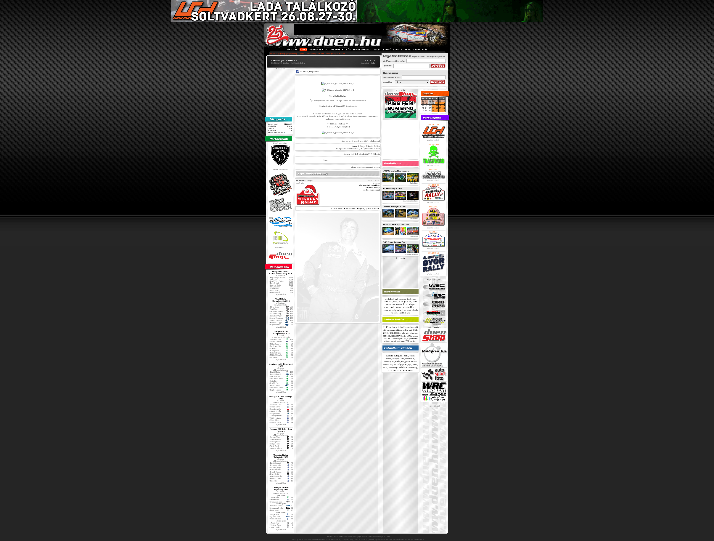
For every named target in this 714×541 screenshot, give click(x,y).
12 (440, 110)
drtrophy (396, 359)
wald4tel (402, 313)
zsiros (410, 370)
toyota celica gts (400, 370)
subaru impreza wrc (399, 338)
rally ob (386, 365)
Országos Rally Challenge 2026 (280, 397)
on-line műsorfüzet (371, 190)
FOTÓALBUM (332, 49)
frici (402, 362)
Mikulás (376, 154)
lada (403, 333)
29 (440, 106)
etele (397, 361)
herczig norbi (397, 304)
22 (440, 103)
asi (386, 299)
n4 (390, 310)
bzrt (410, 330)
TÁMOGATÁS (420, 49)
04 (437, 108)
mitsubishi (413, 333)
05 (440, 108)
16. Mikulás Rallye (304, 181)
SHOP (376, 49)
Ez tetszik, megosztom (309, 71)
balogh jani (393, 299)
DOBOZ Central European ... (396, 171)
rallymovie (396, 335)
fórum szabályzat (369, 536)
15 (440, 101)
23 (444, 103)
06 (444, 108)
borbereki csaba (403, 327)
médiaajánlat (380, 536)
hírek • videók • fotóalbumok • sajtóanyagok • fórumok (355, 208)
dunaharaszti (409, 359)
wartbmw (413, 341)
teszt (390, 370)
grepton (388, 304)
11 (426, 101)
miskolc (399, 307)
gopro (385, 333)
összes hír (274, 53)
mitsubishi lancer (410, 307)
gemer (407, 362)
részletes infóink (433, 140)
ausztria (389, 355)
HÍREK (303, 49)
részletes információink (369, 185)
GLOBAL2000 (365, 154)
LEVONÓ (387, 49)
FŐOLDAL (292, 49)
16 (444, 101)
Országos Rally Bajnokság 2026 (281, 365)
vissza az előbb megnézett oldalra (365, 167)
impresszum (346, 536)
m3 (407, 333)
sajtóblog (293, 53)
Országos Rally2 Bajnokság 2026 (280, 456)
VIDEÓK (346, 49)
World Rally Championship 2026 (281, 300)
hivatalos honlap (373, 187)
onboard (386, 335)
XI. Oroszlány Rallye (392, 189)
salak (385, 367)
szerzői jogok (357, 536)
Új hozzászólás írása (371, 148)
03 (433, 108)
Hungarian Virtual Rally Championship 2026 (280, 272)
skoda (415, 310)
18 (426, 103)
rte (405, 310)
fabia (414, 301)
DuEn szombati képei (410, 201)
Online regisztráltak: (275, 132)
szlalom (403, 367)
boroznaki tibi (404, 299)
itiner (405, 304)
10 (423, 101)
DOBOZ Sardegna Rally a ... (396, 206)
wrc (408, 313)
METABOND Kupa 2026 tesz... (397, 224)
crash (415, 330)
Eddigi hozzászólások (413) (348, 148)
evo (410, 301)
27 (433, 106)
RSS (388, 536)
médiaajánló (330, 53)
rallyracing (397, 310)
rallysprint (402, 364)
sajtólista (302, 53)
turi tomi (394, 313)
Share (326, 160)
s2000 (409, 310)
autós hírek (320, 53)
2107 (385, 327)
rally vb (393, 365)
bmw (395, 327)
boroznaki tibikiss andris (397, 330)
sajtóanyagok (284, 53)
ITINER (354, 154)
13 (433, 101)
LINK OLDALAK (402, 49)
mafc (392, 307)
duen (395, 301)
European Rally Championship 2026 (281, 332)
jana (391, 333)
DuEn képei (413, 183)
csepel (388, 358)
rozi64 (415, 365)
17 (423, 103)
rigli (409, 365)
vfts (407, 341)
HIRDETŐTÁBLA (362, 49)
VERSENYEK (316, 49)
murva (385, 310)
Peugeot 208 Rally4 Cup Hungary (281, 430)
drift (390, 301)
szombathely (412, 367)
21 (437, 103)
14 (437, 101)
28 (437, 106)
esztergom (403, 301)
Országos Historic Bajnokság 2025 (281, 488)
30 (444, 106)
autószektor (340, 53)
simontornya (393, 367)
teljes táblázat (281, 294)
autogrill (398, 355)
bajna (406, 355)
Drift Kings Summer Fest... (395, 242)
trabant (393, 341)
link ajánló (311, 53)
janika (397, 332)
